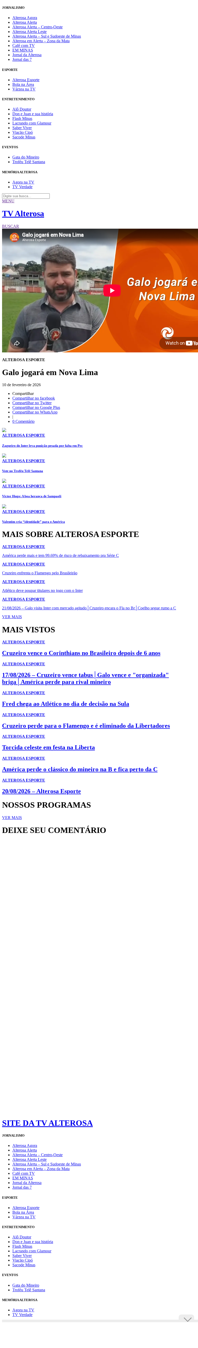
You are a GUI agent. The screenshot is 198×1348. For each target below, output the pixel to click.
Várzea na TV (24, 89)
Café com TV (23, 45)
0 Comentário (23, 421)
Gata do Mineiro (25, 157)
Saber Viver (22, 128)
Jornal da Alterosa (27, 55)
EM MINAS (22, 50)
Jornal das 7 (22, 59)
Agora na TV (23, 182)
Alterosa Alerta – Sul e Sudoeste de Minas (46, 36)
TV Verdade (22, 187)
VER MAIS (12, 617)
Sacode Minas (23, 137)
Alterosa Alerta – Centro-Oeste (37, 27)
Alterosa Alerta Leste (29, 31)
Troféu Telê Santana (28, 162)
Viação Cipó (22, 132)
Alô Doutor (21, 109)
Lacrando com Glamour (31, 123)
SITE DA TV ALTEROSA (47, 1123)
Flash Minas (22, 118)
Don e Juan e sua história (32, 114)
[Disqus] (99, 909)
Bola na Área (23, 84)
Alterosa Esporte (25, 80)
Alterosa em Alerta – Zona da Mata (41, 41)
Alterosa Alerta (24, 22)
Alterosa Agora (24, 17)
